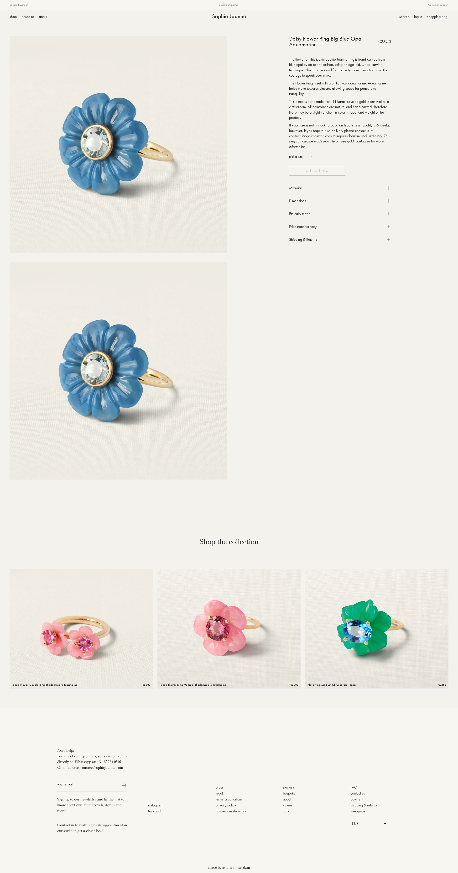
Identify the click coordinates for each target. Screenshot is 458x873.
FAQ (353, 787)
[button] (301, 156)
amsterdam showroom (232, 811)
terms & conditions (229, 799)
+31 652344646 (109, 761)
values (287, 805)
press (220, 787)
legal (219, 793)
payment (356, 799)
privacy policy (226, 805)
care (286, 811)
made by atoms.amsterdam (229, 867)
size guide (357, 811)
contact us (357, 793)
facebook (155, 811)
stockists (289, 787)
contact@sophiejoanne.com (310, 136)
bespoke (289, 793)
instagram (155, 805)
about (287, 799)
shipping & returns (363, 805)
